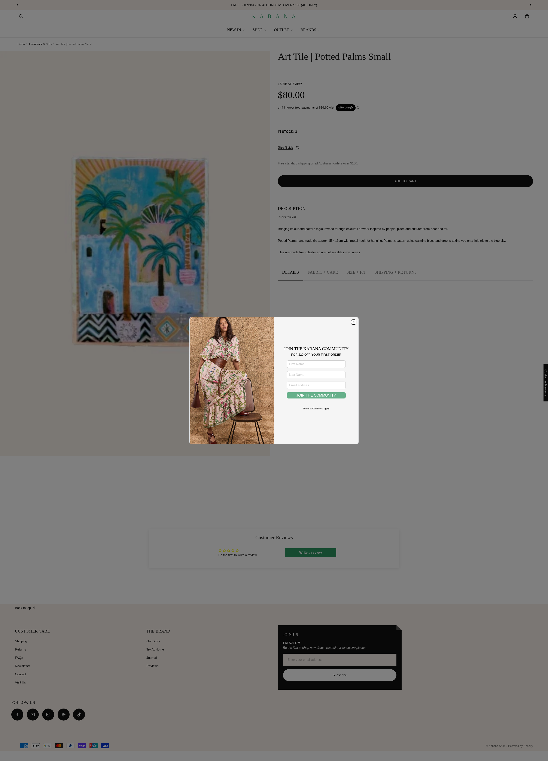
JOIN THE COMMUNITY (316, 395)
